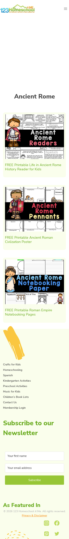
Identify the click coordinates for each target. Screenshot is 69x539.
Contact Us (10, 402)
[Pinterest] (46, 533)
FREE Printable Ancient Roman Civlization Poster (29, 239)
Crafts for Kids (12, 364)
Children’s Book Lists (16, 397)
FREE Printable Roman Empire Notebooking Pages (28, 312)
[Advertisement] (34, 52)
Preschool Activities (15, 386)
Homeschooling (12, 370)
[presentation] (34, 136)
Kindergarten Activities (17, 381)
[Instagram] (46, 523)
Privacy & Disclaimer (34, 515)
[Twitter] (57, 533)
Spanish (8, 375)
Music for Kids (11, 391)
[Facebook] (57, 523)
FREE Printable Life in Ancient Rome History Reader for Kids (33, 167)
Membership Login (14, 408)
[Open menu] (65, 9)
